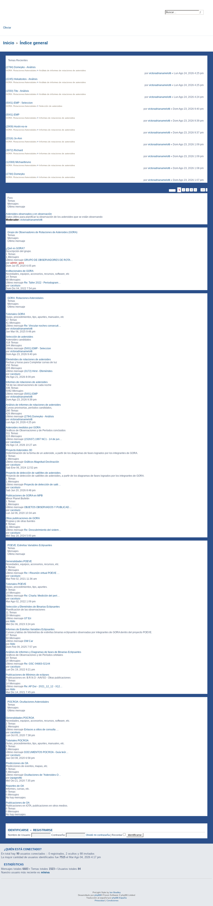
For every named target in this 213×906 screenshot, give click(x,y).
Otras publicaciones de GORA (23, 518)
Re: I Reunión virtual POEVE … (41, 573)
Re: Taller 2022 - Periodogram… (42, 282)
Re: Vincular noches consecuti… (42, 325)
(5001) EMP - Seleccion (19, 102)
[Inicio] (40, 14)
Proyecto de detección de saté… (42, 484)
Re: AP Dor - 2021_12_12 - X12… (43, 686)
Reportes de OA (15, 785)
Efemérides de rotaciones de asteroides (28, 359)
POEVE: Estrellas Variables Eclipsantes (29, 545)
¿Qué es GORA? (15, 248)
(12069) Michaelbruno (18, 162)
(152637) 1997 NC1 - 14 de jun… (43, 439)
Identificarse (18, 830)
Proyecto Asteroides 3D (19, 450)
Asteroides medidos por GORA (23, 427)
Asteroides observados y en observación (29, 214)
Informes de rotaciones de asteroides (57, 118)
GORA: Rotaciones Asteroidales (21, 70)
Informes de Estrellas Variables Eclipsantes (30, 629)
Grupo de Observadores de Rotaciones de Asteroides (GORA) (42, 232)
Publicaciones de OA (18, 802)
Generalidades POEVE (19, 561)
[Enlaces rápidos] (204, 43)
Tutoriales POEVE (16, 584)
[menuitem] (208, 10)
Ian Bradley (115, 892)
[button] (172, 190)
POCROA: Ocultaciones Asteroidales (28, 701)
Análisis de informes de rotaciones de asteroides (62, 70)
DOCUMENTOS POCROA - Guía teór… (46, 752)
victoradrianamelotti (160, 73)
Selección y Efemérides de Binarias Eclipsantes (33, 606)
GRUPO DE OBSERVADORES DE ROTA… (48, 260)
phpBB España (119, 898)
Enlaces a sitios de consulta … (41, 729)
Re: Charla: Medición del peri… (42, 595)
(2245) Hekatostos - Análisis (21, 79)
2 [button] (183, 190)
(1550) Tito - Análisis (17, 90)
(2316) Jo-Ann (14, 138)
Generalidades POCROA (20, 717)
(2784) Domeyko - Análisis (21, 67)
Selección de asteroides (50, 106)
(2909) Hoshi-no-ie (16, 126)
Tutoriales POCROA (17, 740)
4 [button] (191, 190)
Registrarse (43, 830)
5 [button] (195, 190)
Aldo (12, 621)
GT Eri (27, 618)
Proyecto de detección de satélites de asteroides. (33, 472)
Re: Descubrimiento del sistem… (42, 529)
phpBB (97, 895)
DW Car (28, 641)
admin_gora (17, 262)
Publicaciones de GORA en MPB (24, 495)
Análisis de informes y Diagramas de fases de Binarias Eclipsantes (43, 652)
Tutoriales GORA (15, 314)
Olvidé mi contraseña (98, 835)
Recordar (117, 835)
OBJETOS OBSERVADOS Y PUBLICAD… (48, 507)
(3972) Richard (14, 150)
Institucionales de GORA (19, 271)
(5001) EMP (12, 114)
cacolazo (15, 285)
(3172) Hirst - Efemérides (38, 371)
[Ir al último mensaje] (205, 73)
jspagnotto (16, 777)
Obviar (7, 27)
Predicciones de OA (17, 763)
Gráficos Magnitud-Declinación (41, 461)
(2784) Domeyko (15, 174)
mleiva (45, 872)
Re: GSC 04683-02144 (37, 663)
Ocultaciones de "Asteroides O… (42, 774)
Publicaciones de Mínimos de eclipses (27, 674)
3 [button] (187, 190)
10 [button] (203, 190)
